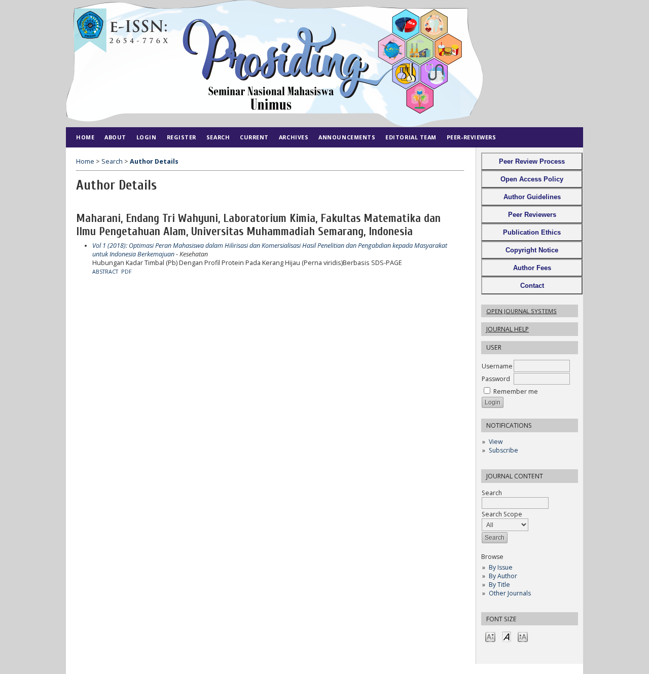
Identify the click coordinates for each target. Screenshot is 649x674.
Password (496, 379)
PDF (126, 271)
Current (254, 137)
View (495, 441)
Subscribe (503, 450)
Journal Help (507, 329)
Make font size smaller (490, 636)
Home (85, 137)
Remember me (515, 391)
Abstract (105, 271)
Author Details (154, 161)
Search (492, 493)
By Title (499, 584)
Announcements (346, 137)
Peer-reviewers (471, 137)
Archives (293, 137)
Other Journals (510, 593)
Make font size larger (523, 636)
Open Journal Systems (521, 311)
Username (497, 366)
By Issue (501, 567)
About (115, 137)
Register (181, 137)
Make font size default (506, 636)
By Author (503, 576)
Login (146, 137)
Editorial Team (411, 137)
